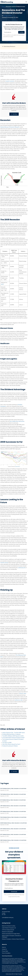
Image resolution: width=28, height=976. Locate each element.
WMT (2, 284)
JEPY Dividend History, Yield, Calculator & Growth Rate (13, 805)
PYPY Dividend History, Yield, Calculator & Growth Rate (13, 811)
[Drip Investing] (7, 2)
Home (3, 6)
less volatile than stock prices (17, 421)
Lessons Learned (10, 81)
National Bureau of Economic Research (9, 127)
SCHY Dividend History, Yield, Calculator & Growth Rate (13, 788)
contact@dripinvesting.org (7, 917)
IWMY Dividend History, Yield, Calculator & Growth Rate (13, 840)
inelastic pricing (4, 562)
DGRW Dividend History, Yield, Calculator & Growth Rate (13, 823)
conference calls (19, 700)
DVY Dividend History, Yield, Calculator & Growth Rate (13, 800)
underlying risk (21, 567)
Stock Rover (17, 466)
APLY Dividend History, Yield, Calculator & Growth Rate (13, 828)
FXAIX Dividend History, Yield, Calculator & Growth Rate (13, 817)
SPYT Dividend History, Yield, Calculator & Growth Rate (13, 834)
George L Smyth (8, 15)
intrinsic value (22, 693)
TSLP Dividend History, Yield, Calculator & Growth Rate (13, 794)
